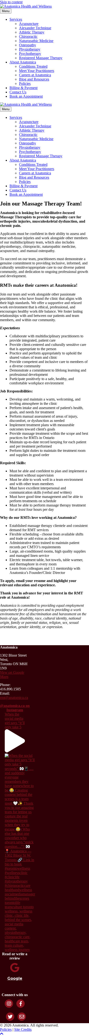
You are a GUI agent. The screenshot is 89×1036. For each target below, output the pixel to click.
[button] (1, 1034)
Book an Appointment (26, 96)
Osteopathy (27, 45)
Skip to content (11, 2)
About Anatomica (22, 62)
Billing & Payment (23, 88)
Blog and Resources (34, 79)
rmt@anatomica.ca (14, 698)
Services (15, 19)
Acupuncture (28, 24)
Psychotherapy (30, 54)
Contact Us (17, 92)
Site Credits (23, 1029)
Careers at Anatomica (35, 75)
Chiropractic (28, 36)
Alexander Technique (35, 28)
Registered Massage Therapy (40, 58)
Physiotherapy (29, 49)
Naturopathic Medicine (36, 41)
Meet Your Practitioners (36, 71)
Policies (25, 83)
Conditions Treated (33, 66)
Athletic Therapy (31, 32)
